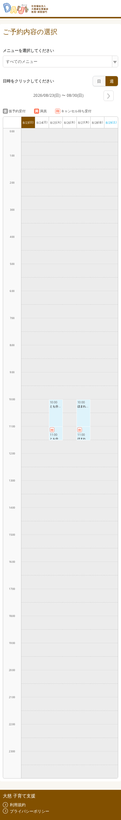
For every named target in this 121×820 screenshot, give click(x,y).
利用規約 (18, 804)
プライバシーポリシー (29, 811)
